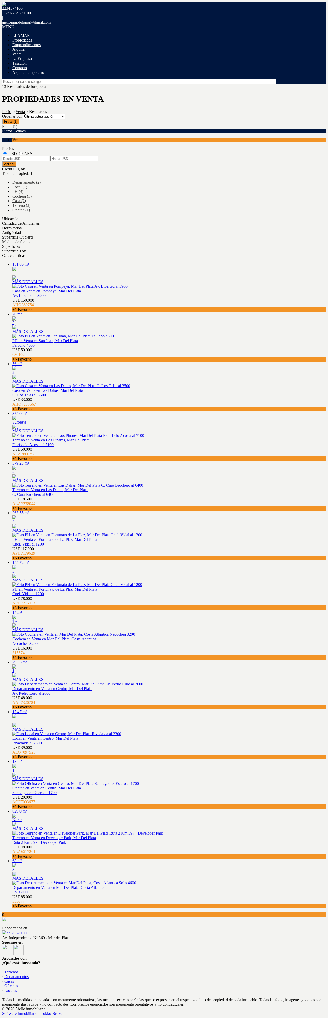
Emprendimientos (26, 45)
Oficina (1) (21, 210)
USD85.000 (22, 901)
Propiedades (22, 40)
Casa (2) (19, 201)
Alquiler (19, 49)
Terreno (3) (21, 205)
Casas (9, 981)
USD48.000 (23, 702)
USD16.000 (22, 653)
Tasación (19, 63)
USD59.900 (22, 354)
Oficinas (11, 986)
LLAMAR (21, 35)
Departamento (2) (26, 182)
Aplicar (9, 164)
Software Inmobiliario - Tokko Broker (33, 1013)
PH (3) (17, 191)
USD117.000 (23, 553)
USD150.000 (24, 305)
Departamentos (16, 976)
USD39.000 (23, 752)
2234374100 (16, 933)
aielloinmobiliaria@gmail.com (26, 22)
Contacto (19, 68)
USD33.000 (24, 404)
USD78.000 (23, 603)
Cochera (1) (22, 196)
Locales (10, 990)
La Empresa (22, 58)
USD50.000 (23, 454)
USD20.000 (23, 802)
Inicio (6, 111)
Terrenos (11, 972)
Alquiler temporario (28, 72)
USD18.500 (23, 503)
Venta (17, 54)
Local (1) (19, 187)
